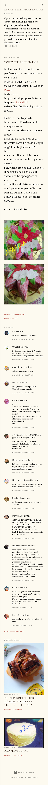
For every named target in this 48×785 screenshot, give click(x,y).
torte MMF (14, 318)
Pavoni (8, 90)
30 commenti (18, 755)
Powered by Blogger (26, 772)
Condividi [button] (7, 314)
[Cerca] (42, 4)
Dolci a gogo (18, 460)
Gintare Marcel (32, 777)
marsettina (17, 367)
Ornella (15, 347)
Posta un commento (13, 631)
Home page (11, 46)
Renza (15, 382)
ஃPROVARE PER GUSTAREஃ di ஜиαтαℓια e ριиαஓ (26, 436)
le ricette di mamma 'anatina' (23, 9)
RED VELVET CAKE (16, 750)
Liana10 (15, 615)
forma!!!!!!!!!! (22, 102)
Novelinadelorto (19, 546)
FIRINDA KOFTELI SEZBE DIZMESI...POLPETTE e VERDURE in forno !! (19, 701)
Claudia (15, 400)
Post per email (19, 314)
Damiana (16, 516)
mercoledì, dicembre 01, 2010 (23, 360)
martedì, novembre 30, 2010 (23, 339)
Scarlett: (16, 498)
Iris (13, 331)
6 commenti (18, 710)
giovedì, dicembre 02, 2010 (22, 608)
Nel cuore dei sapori (21, 480)
